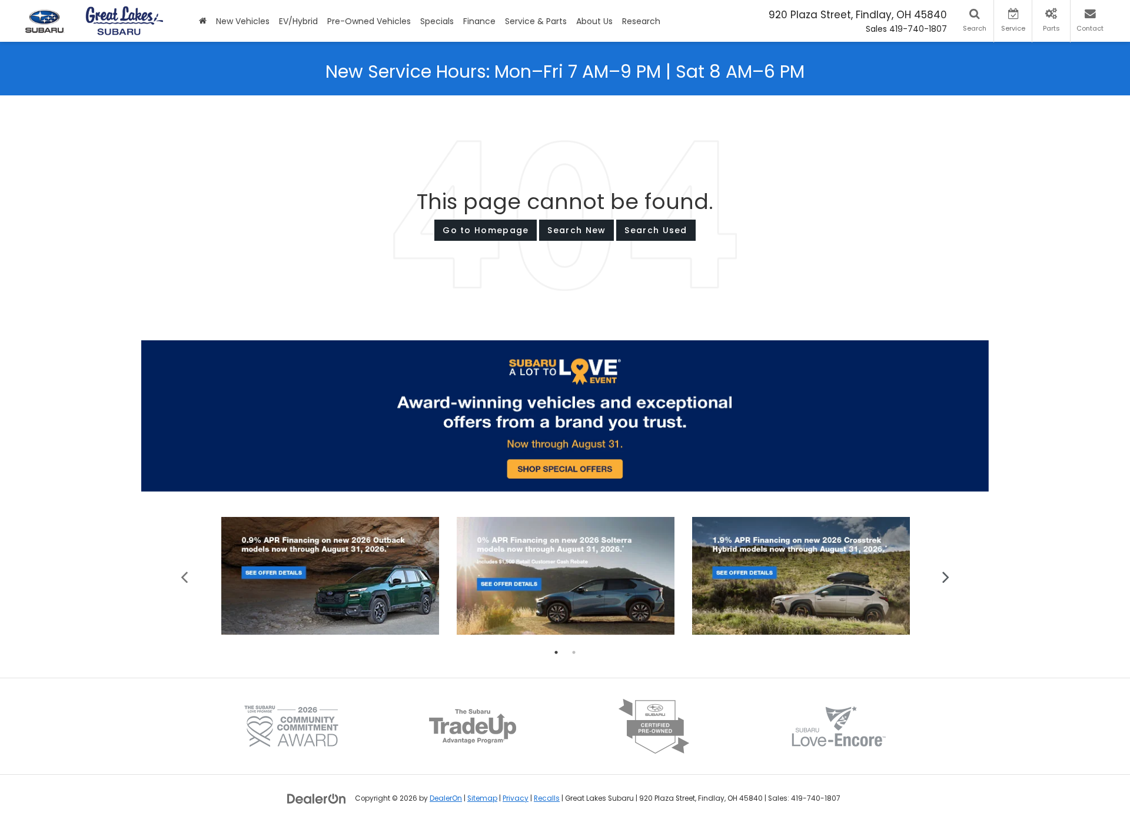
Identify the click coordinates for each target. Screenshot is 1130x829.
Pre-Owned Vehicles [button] (369, 21)
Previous (184, 576)
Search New (576, 230)
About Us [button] (594, 21)
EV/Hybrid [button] (298, 21)
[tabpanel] (330, 576)
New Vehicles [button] (243, 21)
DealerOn (446, 798)
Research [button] (641, 21)
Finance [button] (479, 21)
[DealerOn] (317, 798)
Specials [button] (437, 21)
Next (946, 576)
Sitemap (482, 798)
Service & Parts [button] (536, 21)
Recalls (547, 798)
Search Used (655, 230)
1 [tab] (556, 652)
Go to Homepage (486, 230)
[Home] (202, 21)
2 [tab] (574, 652)
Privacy (516, 798)
